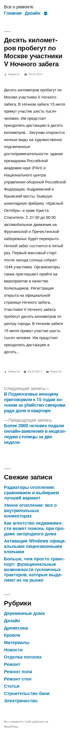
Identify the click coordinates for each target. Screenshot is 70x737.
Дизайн (32, 13)
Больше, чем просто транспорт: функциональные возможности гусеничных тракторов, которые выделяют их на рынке (34, 569)
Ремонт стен (17, 679)
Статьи (11, 686)
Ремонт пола (18, 671)
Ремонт (12, 664)
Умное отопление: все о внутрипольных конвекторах (30, 510)
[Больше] (45, 13)
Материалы (16, 642)
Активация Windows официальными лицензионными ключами (35, 546)
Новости (14, 74)
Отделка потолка (22, 657)
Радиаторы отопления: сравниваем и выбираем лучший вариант (31, 492)
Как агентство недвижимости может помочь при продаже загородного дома (34, 528)
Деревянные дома (24, 613)
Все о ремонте (18, 6)
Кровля (12, 635)
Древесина (16, 628)
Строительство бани (27, 693)
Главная (13, 13)
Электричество (21, 700)
